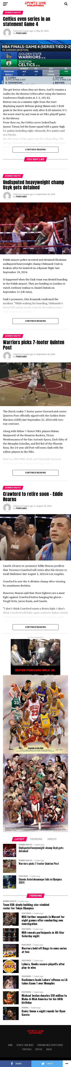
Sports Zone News (25, 1045)
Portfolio (26, 1049)
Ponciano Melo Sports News (50, 1045)
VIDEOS (49, 1049)
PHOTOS (38, 1049)
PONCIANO (21, 33)
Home (10, 1045)
